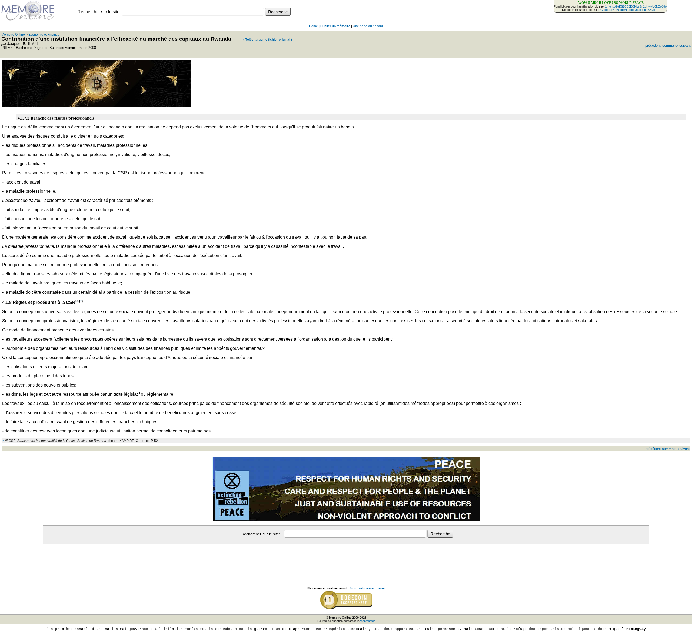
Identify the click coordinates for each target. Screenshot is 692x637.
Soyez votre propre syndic (367, 588)
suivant (685, 45)
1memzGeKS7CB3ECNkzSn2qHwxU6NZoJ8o (636, 6)
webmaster (367, 620)
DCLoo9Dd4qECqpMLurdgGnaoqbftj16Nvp (626, 9)
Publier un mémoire (335, 26)
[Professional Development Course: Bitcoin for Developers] (96, 105)
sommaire (670, 45)
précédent (653, 45)
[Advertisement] (346, 559)
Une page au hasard (368, 26)
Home (313, 26)
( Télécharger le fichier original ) (267, 40)
